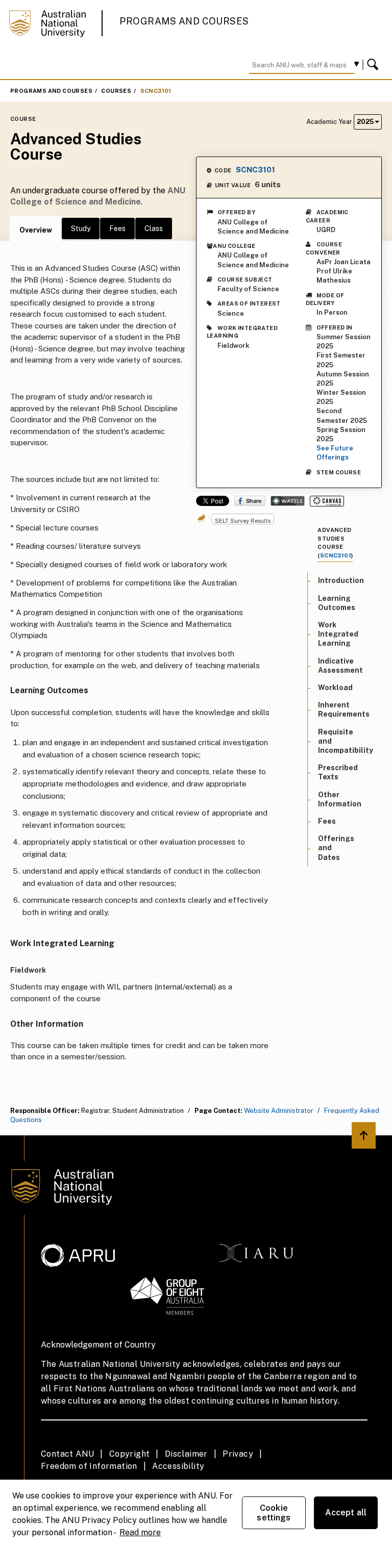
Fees (117, 228)
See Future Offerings (334, 452)
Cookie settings (273, 1512)
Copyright (129, 1454)
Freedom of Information (89, 1466)
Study (80, 228)
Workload (335, 687)
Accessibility (178, 1466)
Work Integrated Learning (338, 634)
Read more (140, 1532)
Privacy (238, 1454)
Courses (116, 91)
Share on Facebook (249, 501)
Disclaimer (186, 1454)
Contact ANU (67, 1454)
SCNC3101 (156, 91)
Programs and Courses (184, 21)
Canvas (327, 501)
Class (153, 228)
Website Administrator (278, 1110)
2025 (366, 121)
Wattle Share (288, 501)
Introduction (341, 580)
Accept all (346, 1512)
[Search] (374, 65)
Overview (35, 230)
